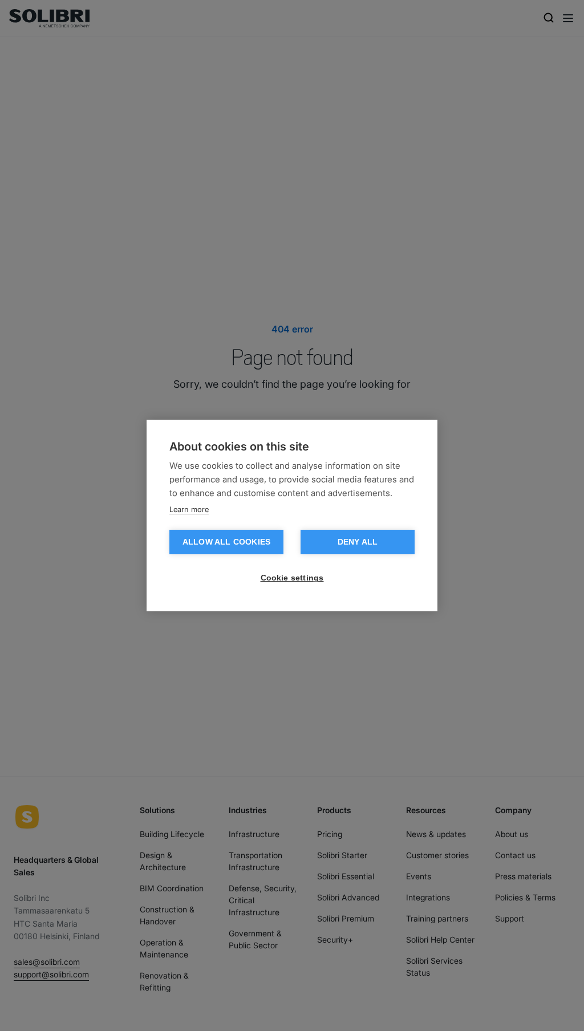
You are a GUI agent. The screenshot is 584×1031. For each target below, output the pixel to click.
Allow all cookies (226, 542)
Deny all (358, 542)
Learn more (189, 509)
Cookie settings (292, 578)
